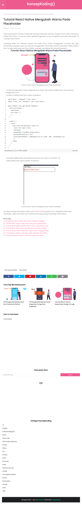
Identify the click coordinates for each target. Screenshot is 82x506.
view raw (75, 150)
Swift (4, 488)
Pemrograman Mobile (14, 14)
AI (3, 425)
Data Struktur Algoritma (10, 441)
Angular (5, 428)
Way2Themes (39, 500)
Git (3, 451)
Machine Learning (8, 468)
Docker (5, 445)
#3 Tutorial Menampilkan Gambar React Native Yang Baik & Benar (26, 226)
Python (5, 478)
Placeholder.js (8, 150)
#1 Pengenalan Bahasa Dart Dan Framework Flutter (14, 303)
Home (5, 14)
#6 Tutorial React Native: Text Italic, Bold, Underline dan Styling (25, 233)
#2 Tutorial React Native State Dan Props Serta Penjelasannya (25, 223)
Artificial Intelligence (9, 431)
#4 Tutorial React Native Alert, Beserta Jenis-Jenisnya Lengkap (25, 228)
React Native (23, 270)
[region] (41, 123)
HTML (4, 458)
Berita (4, 435)
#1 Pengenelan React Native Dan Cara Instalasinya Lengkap (24, 221)
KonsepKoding (55, 500)
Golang (5, 455)
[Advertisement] (41, 253)
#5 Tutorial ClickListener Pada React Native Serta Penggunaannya (26, 231)
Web (4, 491)
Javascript (6, 461)
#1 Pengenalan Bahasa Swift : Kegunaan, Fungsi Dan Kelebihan (40, 304)
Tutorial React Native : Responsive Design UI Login (65, 303)
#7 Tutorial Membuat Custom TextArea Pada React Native (24, 235)
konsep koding (39, 211)
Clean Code (6, 438)
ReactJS (5, 484)
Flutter (4, 448)
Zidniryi (7, 28)
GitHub (25, 150)
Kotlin (4, 464)
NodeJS (5, 471)
